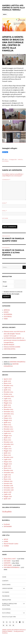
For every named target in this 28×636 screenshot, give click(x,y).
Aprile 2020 (7, 466)
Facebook (7, 524)
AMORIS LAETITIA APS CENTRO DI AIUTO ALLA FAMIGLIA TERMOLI (13, 7)
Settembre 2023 (9, 414)
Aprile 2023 (7, 422)
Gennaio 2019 (8, 483)
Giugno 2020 (8, 461)
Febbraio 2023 (8, 427)
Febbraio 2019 (8, 481)
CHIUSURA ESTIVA (9, 349)
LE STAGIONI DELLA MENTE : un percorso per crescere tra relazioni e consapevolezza (15, 340)
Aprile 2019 (7, 477)
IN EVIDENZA (8, 314)
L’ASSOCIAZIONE (7, 588)
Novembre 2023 (9, 411)
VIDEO (6, 318)
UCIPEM (6, 546)
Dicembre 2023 (8, 409)
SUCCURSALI (5, 161)
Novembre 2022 (9, 431)
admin (6, 159)
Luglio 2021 (7, 446)
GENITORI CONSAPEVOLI (17, 362)
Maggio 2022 (8, 435)
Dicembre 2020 (8, 457)
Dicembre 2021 (8, 442)
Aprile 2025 (7, 390)
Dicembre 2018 (8, 485)
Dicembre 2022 (8, 429)
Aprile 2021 (7, 453)
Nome (4, 203)
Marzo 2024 (7, 407)
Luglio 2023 (7, 416)
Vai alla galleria (7, 511)
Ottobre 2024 (8, 394)
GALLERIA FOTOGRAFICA (11, 567)
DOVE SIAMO (8, 565)
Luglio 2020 (7, 459)
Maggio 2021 (8, 451)
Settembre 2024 (9, 396)
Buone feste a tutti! (10, 558)
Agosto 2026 (8, 379)
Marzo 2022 (7, 440)
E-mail (5, 286)
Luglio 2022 (7, 433)
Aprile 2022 (7, 437)
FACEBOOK (5, 596)
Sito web (5, 218)
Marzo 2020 (7, 468)
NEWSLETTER (6, 600)
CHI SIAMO (7, 561)
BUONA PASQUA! (9, 344)
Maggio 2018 (8, 496)
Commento (6, 179)
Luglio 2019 (7, 474)
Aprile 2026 (7, 381)
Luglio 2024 (7, 398)
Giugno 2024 (8, 400)
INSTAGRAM (8, 526)
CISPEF (6, 541)
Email (4, 210)
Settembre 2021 (8, 444)
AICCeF (6, 539)
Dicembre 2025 (8, 385)
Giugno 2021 (7, 448)
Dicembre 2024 (8, 392)
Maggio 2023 (8, 420)
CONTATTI (7, 563)
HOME (4, 577)
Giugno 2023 (8, 418)
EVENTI (6, 312)
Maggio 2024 (8, 403)
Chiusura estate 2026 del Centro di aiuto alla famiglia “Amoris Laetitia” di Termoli (14, 334)
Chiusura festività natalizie (12, 347)
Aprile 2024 (7, 405)
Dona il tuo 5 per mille (9, 616)
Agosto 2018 (7, 492)
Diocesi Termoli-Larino (11, 543)
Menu (4, 14)
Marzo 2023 (7, 424)
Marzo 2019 (7, 479)
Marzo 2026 (7, 383)
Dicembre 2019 (8, 470)
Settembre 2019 (9, 472)
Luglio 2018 (7, 494)
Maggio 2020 (8, 464)
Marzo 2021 (7, 455)
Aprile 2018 (7, 498)
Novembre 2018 (8, 488)
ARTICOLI (20, 159)
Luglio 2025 (7, 387)
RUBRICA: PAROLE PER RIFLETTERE (9, 604)
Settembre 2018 (8, 490)
